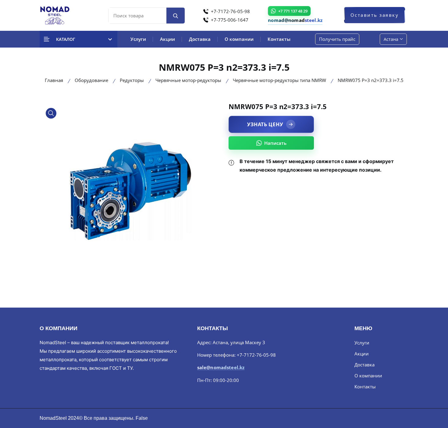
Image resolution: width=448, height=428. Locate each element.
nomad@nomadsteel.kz (295, 20)
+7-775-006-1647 (229, 20)
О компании (239, 39)
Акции (167, 39)
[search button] (175, 15)
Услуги (138, 39)
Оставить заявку (374, 15)
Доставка (200, 39)
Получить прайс (337, 39)
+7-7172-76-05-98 (230, 11)
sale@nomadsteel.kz (221, 367)
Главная (54, 80)
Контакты (279, 39)
